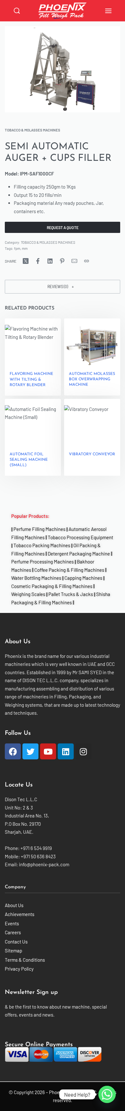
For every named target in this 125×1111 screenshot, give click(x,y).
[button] (62, 287)
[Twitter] (30, 751)
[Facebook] (13, 751)
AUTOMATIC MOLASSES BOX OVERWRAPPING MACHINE (92, 379)
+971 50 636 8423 (38, 856)
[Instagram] (83, 751)
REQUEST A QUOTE (63, 227)
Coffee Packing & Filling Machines (69, 570)
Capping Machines (83, 578)
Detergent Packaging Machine (79, 553)
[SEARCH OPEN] (16, 10)
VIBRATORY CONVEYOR (92, 454)
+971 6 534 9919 (36, 848)
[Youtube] (48, 751)
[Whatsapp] (107, 1094)
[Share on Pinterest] (62, 261)
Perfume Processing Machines (42, 562)
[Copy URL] (86, 261)
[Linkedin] (66, 751)
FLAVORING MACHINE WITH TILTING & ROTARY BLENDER (31, 379)
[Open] (108, 10)
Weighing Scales (28, 594)
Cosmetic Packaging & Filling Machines (51, 586)
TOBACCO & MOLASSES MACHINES (32, 130)
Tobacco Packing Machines (41, 545)
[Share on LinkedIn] (50, 261)
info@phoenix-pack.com (44, 864)
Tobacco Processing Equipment (80, 537)
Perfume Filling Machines (39, 529)
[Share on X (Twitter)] (26, 261)
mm (25, 248)
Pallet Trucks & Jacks (70, 594)
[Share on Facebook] (38, 261)
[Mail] (74, 261)
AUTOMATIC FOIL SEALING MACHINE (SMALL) (29, 459)
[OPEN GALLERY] (62, 69)
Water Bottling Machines (36, 578)
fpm (17, 248)
